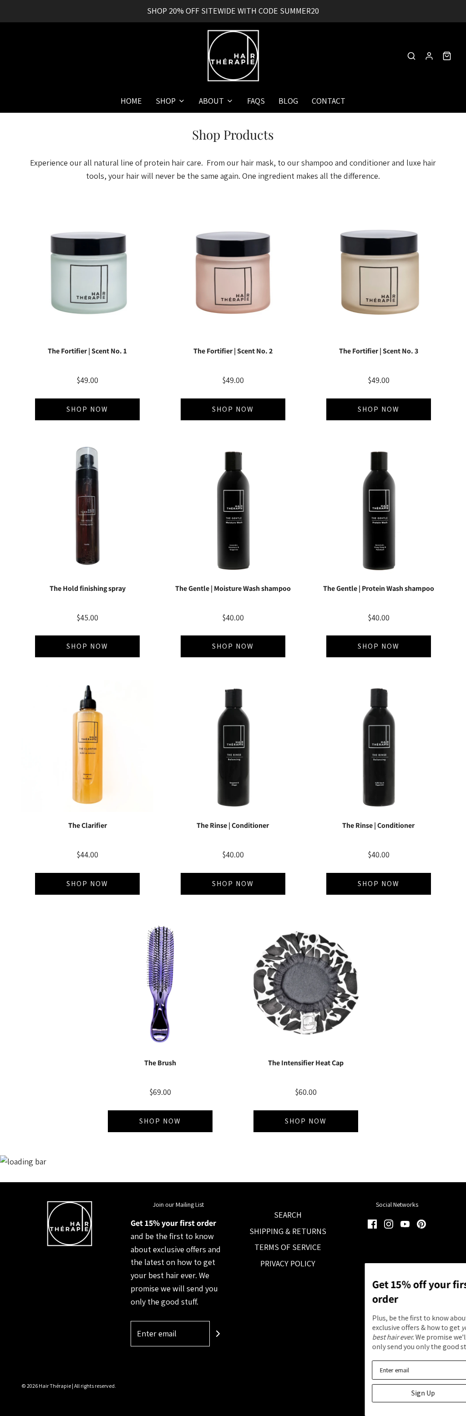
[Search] (411, 55)
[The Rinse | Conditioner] (233, 746)
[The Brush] (160, 983)
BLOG (288, 101)
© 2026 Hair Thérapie (46, 1385)
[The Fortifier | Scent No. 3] (379, 272)
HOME (131, 101)
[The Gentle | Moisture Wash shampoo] (233, 509)
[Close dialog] (457, 1271)
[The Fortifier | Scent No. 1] (87, 272)
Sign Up (251, 1393)
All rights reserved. (95, 1385)
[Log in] (429, 55)
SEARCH (288, 1214)
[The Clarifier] (87, 746)
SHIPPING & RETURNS (287, 1231)
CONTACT (328, 101)
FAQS (256, 101)
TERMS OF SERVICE (287, 1247)
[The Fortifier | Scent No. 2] (233, 272)
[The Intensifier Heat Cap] (306, 983)
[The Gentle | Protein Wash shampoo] (379, 509)
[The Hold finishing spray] (87, 509)
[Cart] (446, 55)
